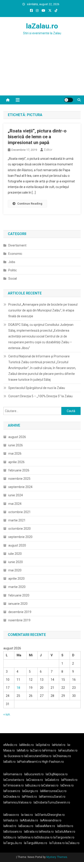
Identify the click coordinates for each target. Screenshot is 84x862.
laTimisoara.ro (13, 785)
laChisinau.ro (62, 756)
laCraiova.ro (34, 780)
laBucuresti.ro (34, 774)
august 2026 (17, 437)
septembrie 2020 (20, 537)
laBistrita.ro (65, 826)
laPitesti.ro (29, 796)
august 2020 (17, 545)
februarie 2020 (18, 595)
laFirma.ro (49, 750)
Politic (12, 270)
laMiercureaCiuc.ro (53, 791)
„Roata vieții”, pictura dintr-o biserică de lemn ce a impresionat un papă (37, 136)
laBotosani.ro (12, 831)
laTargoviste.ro (63, 837)
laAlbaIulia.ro (29, 820)
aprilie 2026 (16, 462)
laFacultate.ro (68, 750)
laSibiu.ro (9, 837)
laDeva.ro (67, 785)
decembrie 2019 (19, 612)
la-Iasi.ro (27, 815)
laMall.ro (23, 750)
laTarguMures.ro (35, 843)
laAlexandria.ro (50, 820)
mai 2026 (15, 453)
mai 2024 (15, 504)
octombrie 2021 (19, 512)
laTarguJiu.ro (13, 843)
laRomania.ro (12, 774)
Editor (48, 149)
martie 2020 (17, 587)
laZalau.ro (42, 26)
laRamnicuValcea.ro (17, 802)
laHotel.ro (58, 745)
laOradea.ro (11, 796)
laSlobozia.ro (43, 837)
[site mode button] (68, 100)
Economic (15, 253)
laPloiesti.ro (69, 780)
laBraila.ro (31, 831)
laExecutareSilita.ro (38, 756)
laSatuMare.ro (65, 831)
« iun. (7, 714)
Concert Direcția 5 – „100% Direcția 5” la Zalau (40, 396)
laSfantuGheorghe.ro (50, 815)
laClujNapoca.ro (57, 774)
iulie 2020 (15, 553)
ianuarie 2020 (18, 603)
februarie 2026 (18, 470)
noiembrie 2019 (19, 620)
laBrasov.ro (11, 815)
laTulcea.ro (57, 843)
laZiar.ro (36, 750)
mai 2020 (15, 570)
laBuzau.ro (33, 785)
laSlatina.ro (26, 837)
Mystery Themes (56, 857)
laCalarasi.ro (49, 785)
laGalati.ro (52, 780)
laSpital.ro (43, 745)
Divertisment (17, 245)
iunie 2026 (15, 445)
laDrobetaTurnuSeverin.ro (52, 802)
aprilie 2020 (16, 578)
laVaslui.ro (11, 820)
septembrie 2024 (20, 487)
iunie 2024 (15, 495)
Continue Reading (29, 203)
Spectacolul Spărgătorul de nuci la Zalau (36, 388)
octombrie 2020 (19, 528)
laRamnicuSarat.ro (52, 796)
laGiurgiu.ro (31, 791)
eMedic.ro (10, 745)
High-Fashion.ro (53, 761)
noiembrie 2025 (19, 478)
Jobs (11, 262)
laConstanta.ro (13, 780)
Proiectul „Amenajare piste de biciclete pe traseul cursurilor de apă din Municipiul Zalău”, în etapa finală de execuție (43, 310)
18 (18, 687)
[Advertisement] (42, 70)
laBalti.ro (9, 761)
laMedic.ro (26, 745)
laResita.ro (46, 831)
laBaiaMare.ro (45, 826)
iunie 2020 (15, 562)
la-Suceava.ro (14, 756)
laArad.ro (9, 826)
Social (12, 278)
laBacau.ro (25, 826)
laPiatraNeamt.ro (29, 761)
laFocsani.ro (11, 791)
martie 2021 (17, 520)
